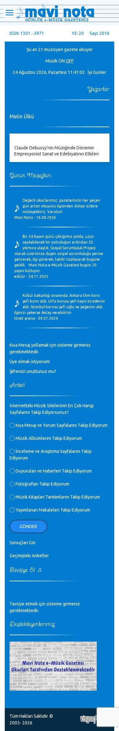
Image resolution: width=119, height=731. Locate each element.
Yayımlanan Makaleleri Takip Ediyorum (52, 509)
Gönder (28, 526)
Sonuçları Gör (23, 542)
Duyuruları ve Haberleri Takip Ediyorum (53, 470)
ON (61, 60)
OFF (70, 60)
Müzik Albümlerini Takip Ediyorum (48, 438)
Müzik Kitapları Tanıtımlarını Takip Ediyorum (57, 496)
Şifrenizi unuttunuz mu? (33, 371)
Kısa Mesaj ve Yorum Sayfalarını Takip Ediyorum (61, 425)
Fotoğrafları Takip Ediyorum (42, 483)
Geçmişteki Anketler (29, 555)
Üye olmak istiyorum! (30, 361)
